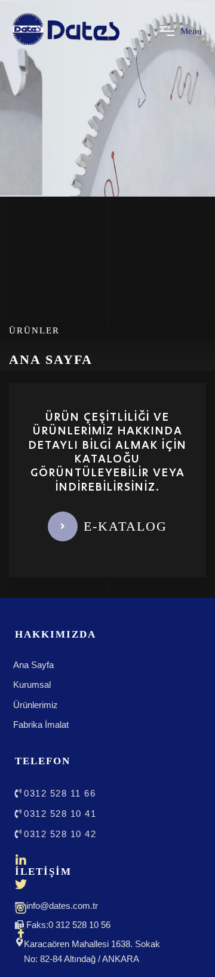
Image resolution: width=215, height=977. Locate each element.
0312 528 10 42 (60, 833)
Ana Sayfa (33, 665)
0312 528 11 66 (60, 793)
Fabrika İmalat (41, 724)
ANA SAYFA (51, 359)
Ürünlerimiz (35, 705)
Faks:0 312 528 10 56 (68, 925)
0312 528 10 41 (60, 813)
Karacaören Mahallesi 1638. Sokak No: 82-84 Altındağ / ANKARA (92, 951)
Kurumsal (32, 684)
